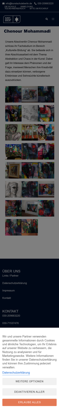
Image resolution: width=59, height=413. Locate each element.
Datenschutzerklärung (16, 373)
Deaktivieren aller (29, 392)
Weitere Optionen (30, 381)
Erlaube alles (29, 402)
